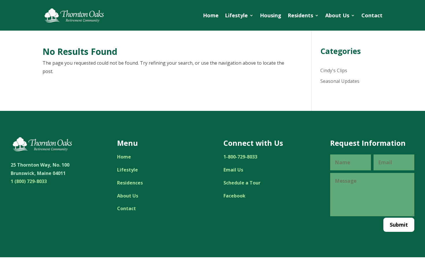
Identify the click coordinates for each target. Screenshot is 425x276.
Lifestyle (236, 15)
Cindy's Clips (333, 70)
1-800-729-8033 (240, 157)
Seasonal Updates (339, 81)
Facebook (234, 196)
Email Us (233, 170)
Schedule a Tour (241, 183)
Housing (270, 15)
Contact (371, 15)
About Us (337, 15)
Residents (300, 15)
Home (211, 15)
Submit (399, 224)
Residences (130, 183)
